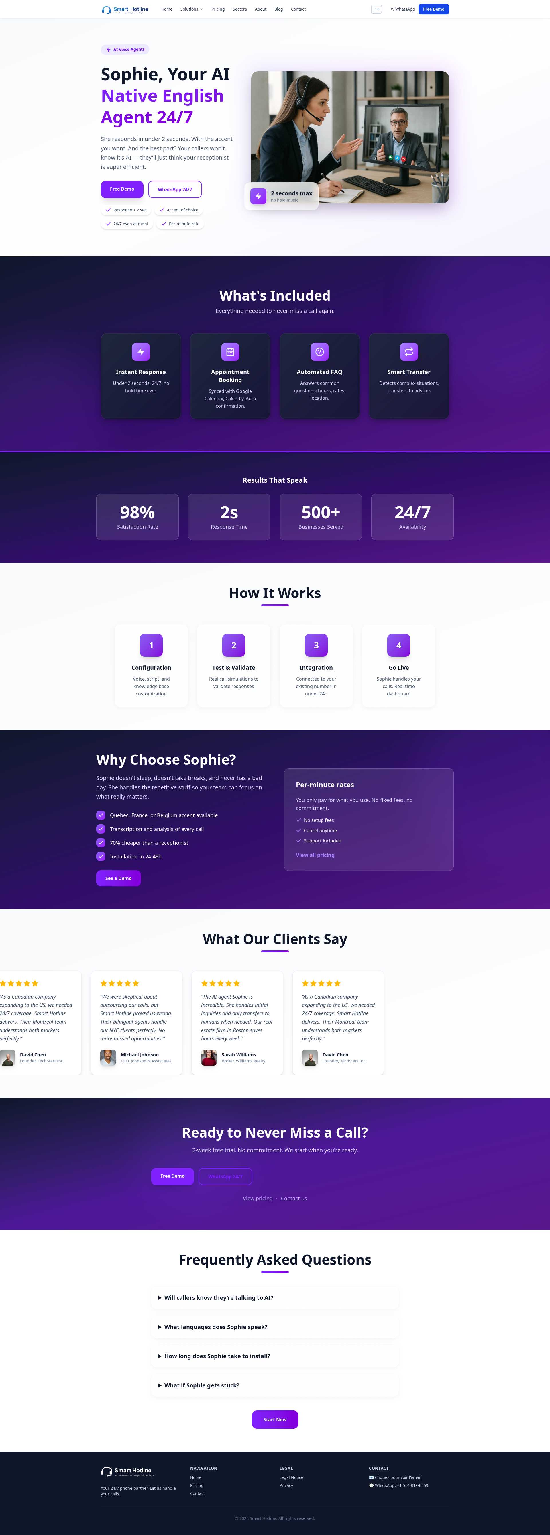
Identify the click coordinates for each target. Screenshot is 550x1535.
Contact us (294, 1198)
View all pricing (315, 855)
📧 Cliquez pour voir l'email (395, 1477)
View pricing (258, 1198)
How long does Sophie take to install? (217, 1356)
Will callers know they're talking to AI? (219, 1297)
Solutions (189, 9)
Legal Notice (291, 1477)
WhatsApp (405, 9)
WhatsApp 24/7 (175, 189)
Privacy (286, 1485)
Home (166, 9)
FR (376, 9)
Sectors (240, 9)
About (260, 9)
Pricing (218, 9)
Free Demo (434, 9)
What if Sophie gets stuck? (201, 1385)
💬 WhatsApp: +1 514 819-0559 (398, 1485)
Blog (278, 9)
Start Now (275, 1419)
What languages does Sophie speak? (216, 1327)
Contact (298, 9)
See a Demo (118, 878)
